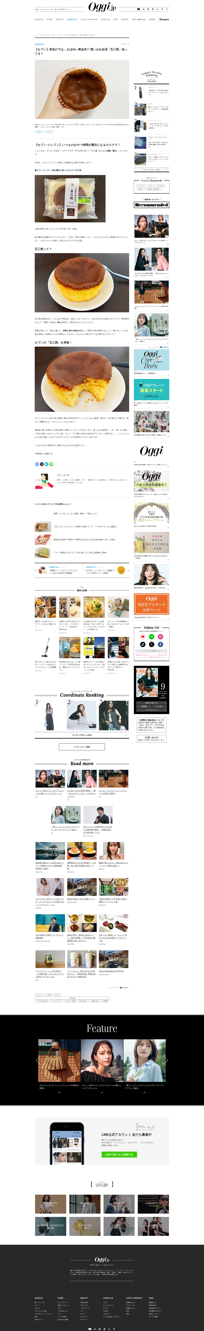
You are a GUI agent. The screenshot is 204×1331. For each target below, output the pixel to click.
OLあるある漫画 (63, 1319)
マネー (60, 1308)
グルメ (53, 35)
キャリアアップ (63, 1302)
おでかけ (161, 186)
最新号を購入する (151, 703)
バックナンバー (151, 710)
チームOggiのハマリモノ (111, 1317)
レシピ (57, 995)
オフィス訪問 (71, 1001)
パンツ (37, 1305)
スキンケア (84, 1305)
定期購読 (144, 706)
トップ (37, 35)
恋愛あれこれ (130, 1302)
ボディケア (84, 1317)
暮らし (141, 189)
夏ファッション (40, 1302)
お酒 (49, 995)
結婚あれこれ (130, 1308)
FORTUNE (105, 19)
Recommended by (114, 988)
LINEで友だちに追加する (119, 1154)
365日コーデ (39, 1319)
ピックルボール (108, 1305)
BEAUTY (60, 19)
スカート (37, 1308)
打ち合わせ (83, 1001)
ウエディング (130, 1305)
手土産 (73, 998)
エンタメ (142, 186)
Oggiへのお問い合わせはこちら (151, 740)
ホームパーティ (57, 1001)
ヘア (81, 1311)
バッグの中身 (62, 1317)
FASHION (39, 19)
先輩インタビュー (63, 1305)
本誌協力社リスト (155, 1308)
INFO (115, 19)
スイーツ (59, 35)
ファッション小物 (40, 1311)
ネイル (82, 1314)
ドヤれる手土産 (42, 1001)
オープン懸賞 (153, 1317)
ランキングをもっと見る (82, 735)
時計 (36, 1317)
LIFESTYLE (72, 19)
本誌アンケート (154, 1314)
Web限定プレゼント (155, 1311)
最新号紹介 (152, 1305)
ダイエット (84, 1319)
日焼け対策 (84, 1302)
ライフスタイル (45, 35)
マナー (60, 1314)
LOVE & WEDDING (89, 19)
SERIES (152, 19)
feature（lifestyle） (154, 189)
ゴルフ (105, 1302)
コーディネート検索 (82, 747)
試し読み (159, 706)
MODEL (125, 19)
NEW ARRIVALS (139, 19)
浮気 (127, 1314)
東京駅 (106, 1001)
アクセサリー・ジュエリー (43, 1314)
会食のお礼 (95, 1001)
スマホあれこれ (63, 1311)
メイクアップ (84, 1308)
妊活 (127, 1311)
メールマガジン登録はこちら (151, 651)
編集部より (152, 1302)
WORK (50, 19)
